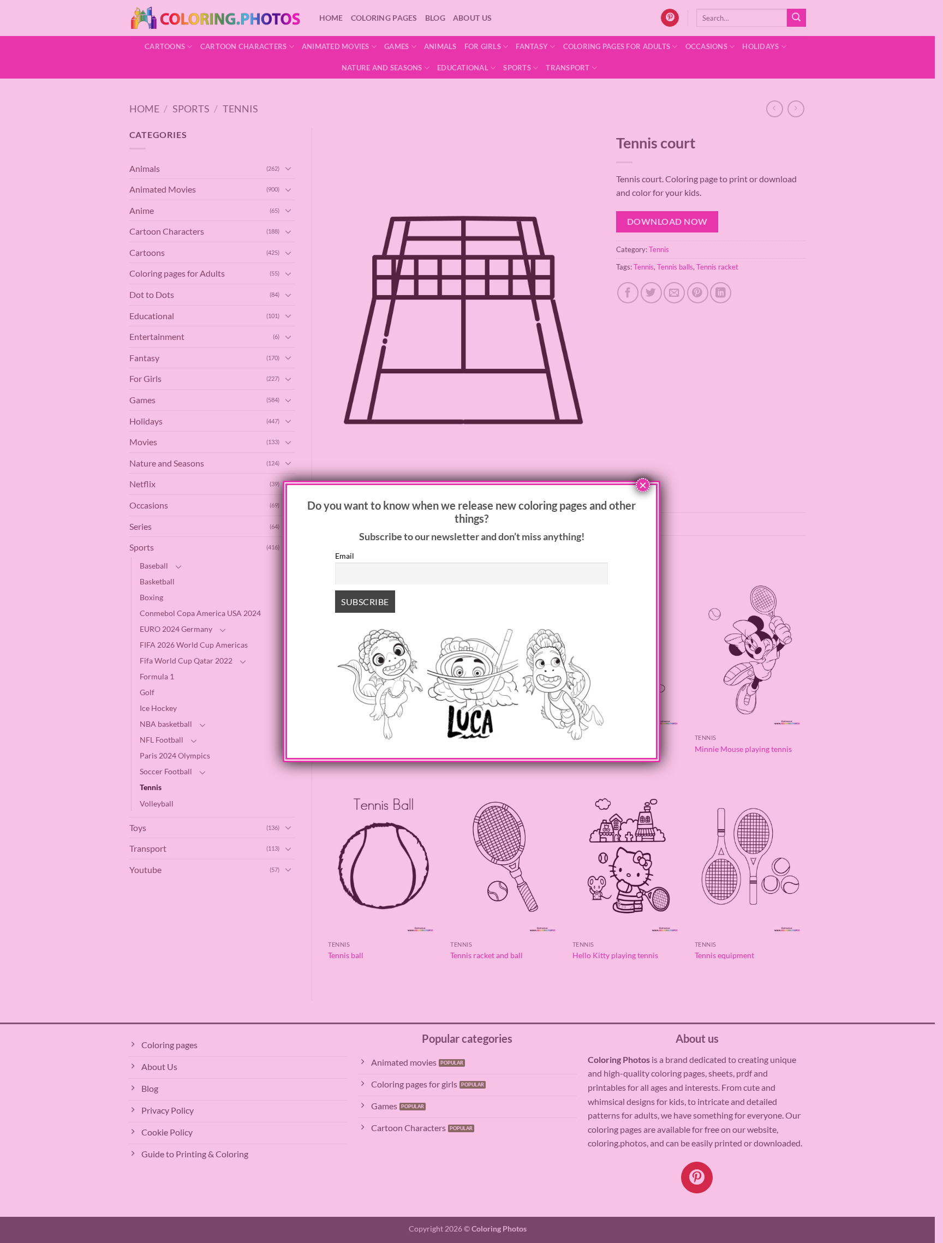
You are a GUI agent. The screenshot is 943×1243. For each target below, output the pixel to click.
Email (344, 555)
